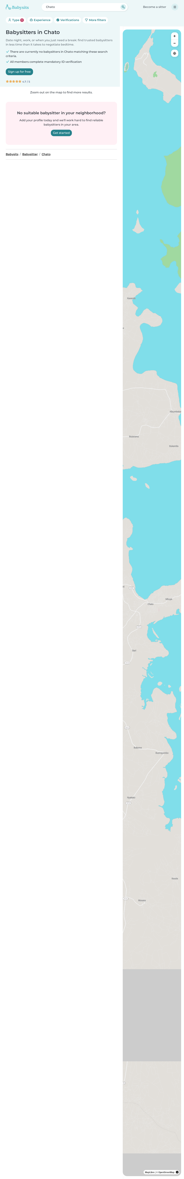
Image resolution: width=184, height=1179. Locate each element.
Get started (61, 133)
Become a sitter (154, 7)
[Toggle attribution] (177, 1172)
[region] (152, 603)
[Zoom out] (174, 43)
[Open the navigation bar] (174, 7)
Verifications (69, 20)
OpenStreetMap (166, 1172)
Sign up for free (19, 71)
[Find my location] (174, 53)
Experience (41, 20)
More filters (97, 20)
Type (17, 20)
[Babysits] (17, 7)
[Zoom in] (174, 36)
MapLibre (150, 1172)
